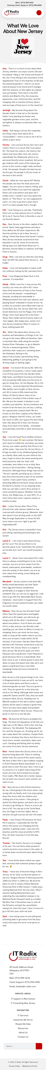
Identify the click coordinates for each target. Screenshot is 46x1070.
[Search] (39, 1046)
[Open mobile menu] (39, 12)
